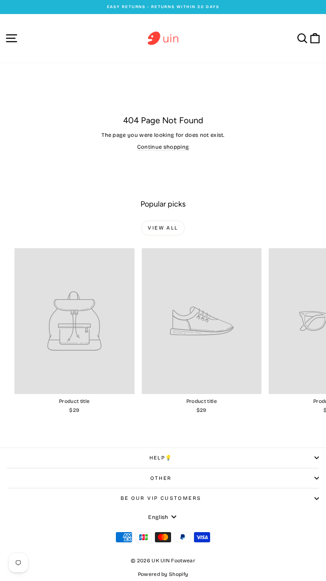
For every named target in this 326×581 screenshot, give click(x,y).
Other (161, 478)
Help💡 (161, 458)
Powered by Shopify (163, 574)
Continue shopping (163, 147)
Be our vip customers (161, 498)
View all (163, 228)
